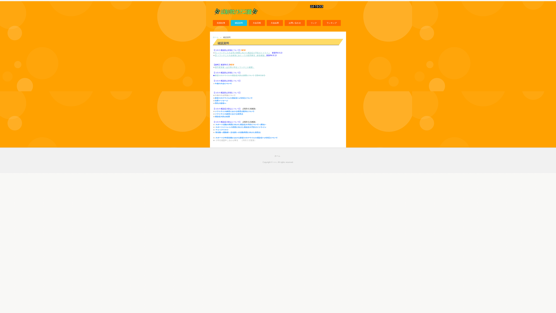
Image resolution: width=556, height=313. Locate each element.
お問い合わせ (295, 23)
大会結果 (275, 23)
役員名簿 (221, 23)
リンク (314, 23)
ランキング (332, 23)
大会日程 (257, 23)
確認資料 (239, 23)
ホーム (277, 156)
